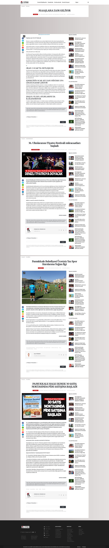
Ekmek (51, 435)
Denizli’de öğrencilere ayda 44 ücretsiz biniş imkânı (80, 102)
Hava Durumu (70, 529)
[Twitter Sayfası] (23, 532)
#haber (35, 348)
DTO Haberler (58, 534)
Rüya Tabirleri (81, 533)
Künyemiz (47, 535)
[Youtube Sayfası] (27, 532)
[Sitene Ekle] (35, 532)
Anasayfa (23, 6)
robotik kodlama (43, 325)
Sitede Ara (81, 529)
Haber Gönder (34, 538)
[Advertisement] (54, 25)
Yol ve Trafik (69, 530)
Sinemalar (69, 537)
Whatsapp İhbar (34, 537)
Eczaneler (69, 533)
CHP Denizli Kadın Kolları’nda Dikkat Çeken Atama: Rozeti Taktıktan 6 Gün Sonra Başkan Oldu (80, 113)
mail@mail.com (37, 231)
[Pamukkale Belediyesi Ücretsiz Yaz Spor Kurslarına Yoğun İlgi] (44, 287)
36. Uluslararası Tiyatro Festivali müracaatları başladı (80, 97)
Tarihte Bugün (70, 535)
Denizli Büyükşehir (42, 2)
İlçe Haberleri (58, 537)
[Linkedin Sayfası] (29, 532)
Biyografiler (81, 531)
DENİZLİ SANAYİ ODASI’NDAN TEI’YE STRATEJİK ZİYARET (79, 50)
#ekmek (43, 489)
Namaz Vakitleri (70, 531)
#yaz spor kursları (39, 347)
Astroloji (80, 534)
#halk (40, 489)
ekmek (36, 433)
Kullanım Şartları (34, 536)
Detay (79, 546)
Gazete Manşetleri (70, 541)
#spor (60, 347)
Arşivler (47, 533)
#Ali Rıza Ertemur (54, 347)
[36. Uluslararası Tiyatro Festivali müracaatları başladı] (44, 164)
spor (54, 312)
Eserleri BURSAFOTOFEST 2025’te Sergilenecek (79, 55)
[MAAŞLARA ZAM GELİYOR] (44, 34)
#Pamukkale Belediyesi (30, 347)
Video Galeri (47, 528)
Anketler (80, 530)
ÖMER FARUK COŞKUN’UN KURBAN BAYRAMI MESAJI (80, 129)
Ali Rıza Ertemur (47, 314)
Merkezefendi (57, 2)
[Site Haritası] (33, 532)
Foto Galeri (47, 526)
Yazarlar (47, 530)
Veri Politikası (23, 538)
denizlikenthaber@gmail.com (39, 355)
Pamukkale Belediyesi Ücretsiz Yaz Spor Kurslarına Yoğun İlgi (80, 92)
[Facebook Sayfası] (21, 532)
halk (33, 433)
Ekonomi (27, 6)
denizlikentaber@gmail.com (39, 496)
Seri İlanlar (69, 538)
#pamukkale (32, 489)
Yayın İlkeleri (23, 537)
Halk (48, 435)
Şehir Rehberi (69, 540)
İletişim (46, 537)
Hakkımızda (23, 536)
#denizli (27, 489)
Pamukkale (50, 2)
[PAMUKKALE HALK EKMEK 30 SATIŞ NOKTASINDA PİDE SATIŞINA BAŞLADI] (44, 406)
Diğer (76, 2)
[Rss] (31, 532)
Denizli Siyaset (66, 2)
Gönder (63, 366)
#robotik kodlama (29, 348)
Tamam (84, 546)
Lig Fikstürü (69, 534)
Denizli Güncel (58, 535)
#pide (37, 489)
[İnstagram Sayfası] (25, 532)
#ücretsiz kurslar (47, 347)
